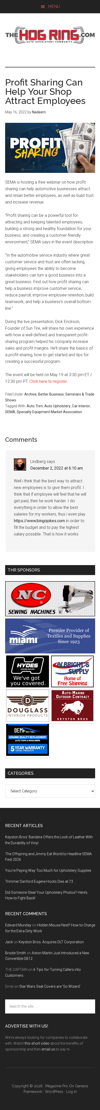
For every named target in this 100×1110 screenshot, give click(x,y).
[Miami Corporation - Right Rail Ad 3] (50, 652)
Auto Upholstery (57, 406)
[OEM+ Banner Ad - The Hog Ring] (27, 754)
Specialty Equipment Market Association (49, 412)
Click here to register (48, 381)
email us (48, 1049)
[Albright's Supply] (72, 686)
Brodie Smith (15, 953)
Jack (9, 942)
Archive (30, 394)
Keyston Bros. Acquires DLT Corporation (51, 942)
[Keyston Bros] (72, 720)
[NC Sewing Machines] (50, 615)
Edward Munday (18, 925)
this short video (37, 1043)
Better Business (51, 394)
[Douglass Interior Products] (27, 720)
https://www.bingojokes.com (39, 520)
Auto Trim (35, 406)
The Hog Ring (50, 34)
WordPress (54, 1092)
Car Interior (81, 406)
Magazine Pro (56, 1086)
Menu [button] (54, 6)
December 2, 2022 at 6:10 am (56, 468)
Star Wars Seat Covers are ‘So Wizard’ (50, 986)
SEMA (10, 412)
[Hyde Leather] (27, 686)
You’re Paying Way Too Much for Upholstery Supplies (48, 870)
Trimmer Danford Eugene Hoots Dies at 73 (39, 881)
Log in (71, 1092)
